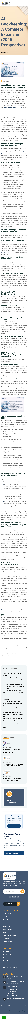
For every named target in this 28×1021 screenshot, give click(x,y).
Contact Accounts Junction (8, 610)
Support (24, 1011)
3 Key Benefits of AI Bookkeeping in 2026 (13, 692)
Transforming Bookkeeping (11, 958)
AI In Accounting (8, 955)
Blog (7, 49)
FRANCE (5, 920)
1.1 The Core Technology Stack (11, 677)
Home (2, 49)
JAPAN (5, 917)
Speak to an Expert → (14, 826)
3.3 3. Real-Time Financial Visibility (12, 701)
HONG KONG (6, 938)
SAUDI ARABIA (7, 929)
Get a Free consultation (10, 967)
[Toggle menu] (26, 3)
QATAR (5, 923)
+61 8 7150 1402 (12, 991)
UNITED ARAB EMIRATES (10, 935)
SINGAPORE (6, 926)
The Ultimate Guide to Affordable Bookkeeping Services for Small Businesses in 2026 (11, 751)
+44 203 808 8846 (12, 989)
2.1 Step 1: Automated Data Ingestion (13, 684)
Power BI (5, 961)
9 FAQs (4, 727)
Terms (11, 1011)
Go (22, 891)
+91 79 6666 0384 (12, 993)
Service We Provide (9, 964)
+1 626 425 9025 (11, 802)
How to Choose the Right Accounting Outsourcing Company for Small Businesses (13, 766)
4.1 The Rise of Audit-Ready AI (11, 707)
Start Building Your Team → (14, 853)
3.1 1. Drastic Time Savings (10, 695)
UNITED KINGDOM (8, 914)
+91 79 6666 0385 (12, 995)
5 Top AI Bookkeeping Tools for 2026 (12, 712)
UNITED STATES (8, 941)
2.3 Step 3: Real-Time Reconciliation (13, 690)
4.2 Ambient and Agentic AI (10, 710)
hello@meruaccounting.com (15, 998)
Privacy (17, 1011)
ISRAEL (5, 932)
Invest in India (7, 951)
